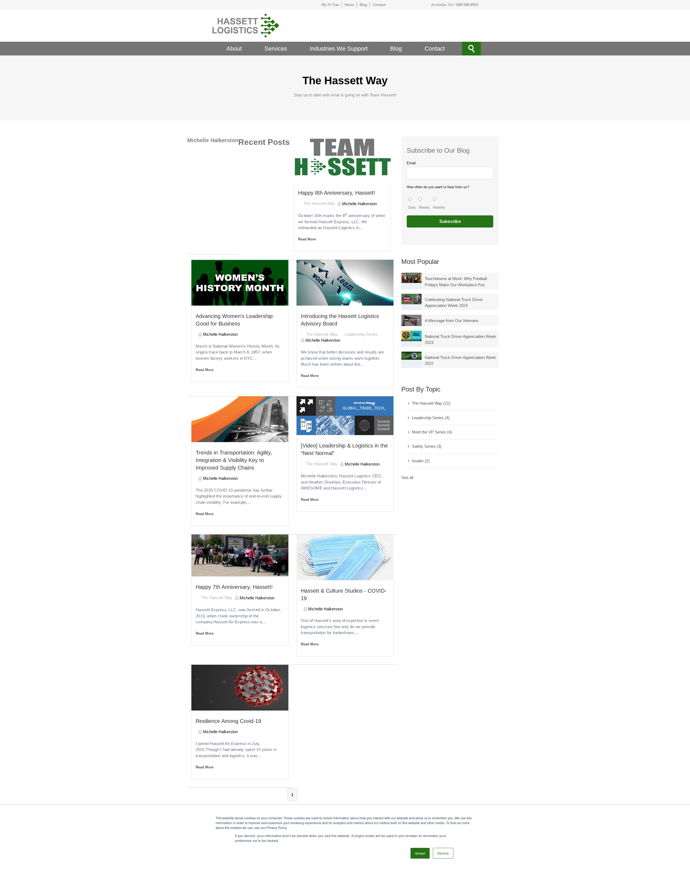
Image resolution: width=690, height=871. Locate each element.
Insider (421, 461)
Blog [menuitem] (396, 48)
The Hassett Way (319, 203)
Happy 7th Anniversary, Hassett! (234, 587)
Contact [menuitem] (435, 48)
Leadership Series (361, 334)
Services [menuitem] (275, 48)
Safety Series (426, 446)
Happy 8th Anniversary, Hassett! (336, 193)
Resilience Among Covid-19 (228, 721)
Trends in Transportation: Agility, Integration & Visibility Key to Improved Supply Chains (234, 460)
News (349, 4)
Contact (379, 4)
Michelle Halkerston (359, 203)
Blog (363, 4)
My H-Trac (330, 4)
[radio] (412, 204)
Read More (307, 239)
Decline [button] (443, 853)
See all (407, 477)
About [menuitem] (234, 48)
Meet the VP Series (432, 432)
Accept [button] (420, 853)
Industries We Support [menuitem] (339, 48)
